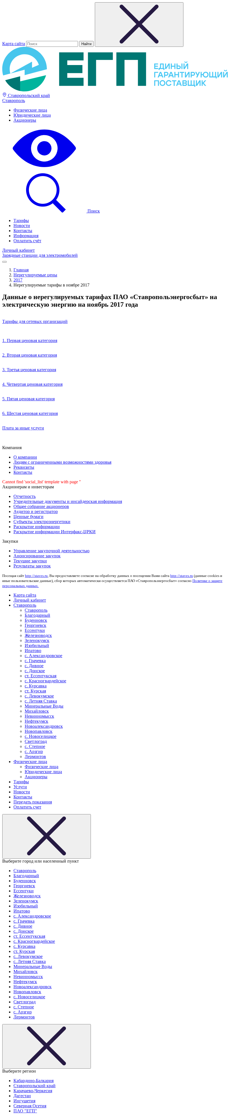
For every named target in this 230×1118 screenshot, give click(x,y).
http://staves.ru (36, 576)
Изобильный (37, 645)
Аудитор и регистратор (35, 511)
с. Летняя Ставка (41, 701)
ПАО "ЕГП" (25, 1110)
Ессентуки (35, 630)
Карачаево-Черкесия (32, 1090)
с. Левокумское (39, 696)
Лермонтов (35, 756)
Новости (21, 225)
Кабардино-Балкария (33, 1080)
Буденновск (36, 620)
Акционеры (24, 120)
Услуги (20, 786)
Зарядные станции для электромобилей (40, 255)
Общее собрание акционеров (41, 506)
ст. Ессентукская (40, 675)
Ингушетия (24, 1100)
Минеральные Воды (44, 706)
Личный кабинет (18, 250)
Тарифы (21, 220)
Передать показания (32, 802)
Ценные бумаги (28, 516)
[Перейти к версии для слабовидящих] (44, 167)
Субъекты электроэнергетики (41, 521)
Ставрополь (13, 100)
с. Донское (35, 670)
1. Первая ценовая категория (29, 340)
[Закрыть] (46, 836)
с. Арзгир (34, 751)
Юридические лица (32, 115)
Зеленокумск (37, 640)
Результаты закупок (32, 565)
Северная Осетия (29, 1105)
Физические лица (30, 110)
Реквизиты (23, 467)
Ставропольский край (28, 95)
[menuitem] (120, 110)
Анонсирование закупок (37, 555)
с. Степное (35, 746)
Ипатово (33, 650)
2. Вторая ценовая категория (29, 355)
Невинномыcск (39, 716)
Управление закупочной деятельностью (51, 550)
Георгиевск (35, 625)
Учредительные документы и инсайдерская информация (67, 501)
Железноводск (38, 635)
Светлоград (36, 741)
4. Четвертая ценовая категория (32, 384)
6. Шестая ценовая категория (30, 413)
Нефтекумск (36, 721)
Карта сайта (13, 43)
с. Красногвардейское (45, 680)
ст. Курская (35, 691)
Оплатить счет (27, 807)
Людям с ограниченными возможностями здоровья (62, 462)
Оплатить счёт (27, 240)
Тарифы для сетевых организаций (35, 321)
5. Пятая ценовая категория (28, 398)
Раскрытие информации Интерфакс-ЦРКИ (54, 531)
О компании (25, 457)
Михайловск (37, 711)
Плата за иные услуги (23, 428)
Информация (25, 235)
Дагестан (22, 1095)
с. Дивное (34, 665)
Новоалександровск (44, 726)
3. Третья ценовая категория (29, 369)
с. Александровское (43, 655)
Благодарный (37, 615)
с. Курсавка (36, 685)
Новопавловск (38, 731)
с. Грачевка (35, 660)
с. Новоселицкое (40, 736)
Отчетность (24, 496)
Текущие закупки (30, 560)
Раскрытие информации (36, 526)
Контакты (22, 230)
